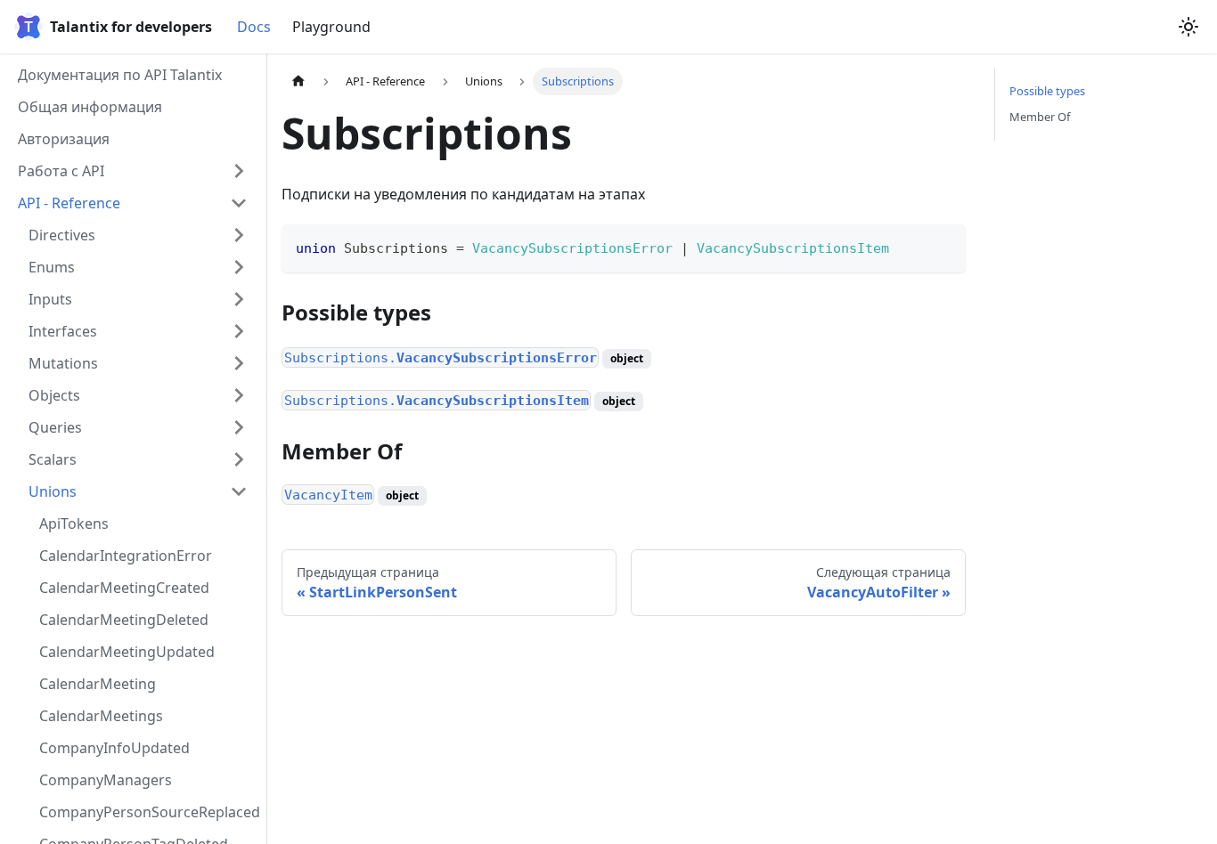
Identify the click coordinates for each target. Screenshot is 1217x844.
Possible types (1047, 91)
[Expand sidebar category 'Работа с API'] (238, 171)
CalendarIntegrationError (125, 555)
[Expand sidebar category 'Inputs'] (238, 299)
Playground (331, 27)
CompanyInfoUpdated (114, 748)
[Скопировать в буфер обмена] (944, 246)
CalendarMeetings (101, 716)
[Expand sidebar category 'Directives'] (238, 235)
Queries (55, 427)
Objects (54, 395)
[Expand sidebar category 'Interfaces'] (238, 331)
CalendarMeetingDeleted (123, 619)
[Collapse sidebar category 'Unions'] (238, 491)
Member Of (1039, 117)
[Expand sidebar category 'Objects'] (238, 395)
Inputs (50, 299)
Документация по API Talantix (120, 75)
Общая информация (90, 107)
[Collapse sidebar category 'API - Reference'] (238, 203)
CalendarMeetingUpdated (127, 651)
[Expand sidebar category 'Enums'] (238, 267)
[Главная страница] (298, 81)
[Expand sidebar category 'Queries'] (238, 427)
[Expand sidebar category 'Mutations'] (238, 363)
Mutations (63, 363)
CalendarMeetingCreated (124, 587)
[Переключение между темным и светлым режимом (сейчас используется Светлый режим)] (1188, 26)
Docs (254, 27)
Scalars (53, 459)
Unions (53, 491)
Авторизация (64, 139)
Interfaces (63, 331)
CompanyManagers (105, 780)
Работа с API (61, 171)
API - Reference (69, 203)
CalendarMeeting (97, 684)
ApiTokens (74, 523)
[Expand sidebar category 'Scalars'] (238, 459)
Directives (62, 235)
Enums (52, 267)
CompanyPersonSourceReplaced (148, 812)
